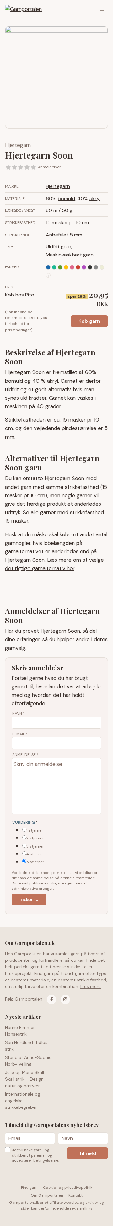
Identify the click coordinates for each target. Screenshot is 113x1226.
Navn (18, 713)
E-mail (20, 734)
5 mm (76, 234)
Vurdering (25, 822)
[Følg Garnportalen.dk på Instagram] (65, 999)
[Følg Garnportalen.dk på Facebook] (51, 999)
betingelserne (45, 1160)
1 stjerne (33, 830)
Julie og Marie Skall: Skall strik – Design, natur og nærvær (25, 1079)
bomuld (66, 198)
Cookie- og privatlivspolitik (67, 1187)
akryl (94, 198)
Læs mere (90, 986)
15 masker (16, 520)
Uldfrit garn (58, 246)
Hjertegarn (18, 145)
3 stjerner (35, 846)
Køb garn (89, 321)
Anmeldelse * (25, 754)
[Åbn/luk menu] (101, 9)
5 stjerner (35, 861)
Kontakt (75, 1195)
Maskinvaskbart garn (70, 254)
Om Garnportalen (47, 1195)
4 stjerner (35, 854)
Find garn (29, 1187)
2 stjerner (35, 838)
